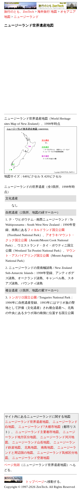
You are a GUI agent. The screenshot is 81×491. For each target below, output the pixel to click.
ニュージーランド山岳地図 (30, 442)
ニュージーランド (26, 16)
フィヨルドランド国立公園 (46, 230)
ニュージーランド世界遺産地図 (27, 421)
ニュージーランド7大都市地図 (39, 426)
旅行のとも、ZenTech (19, 11)
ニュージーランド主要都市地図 (37, 432)
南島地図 (47, 447)
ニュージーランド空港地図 (30, 457)
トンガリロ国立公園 (23, 297)
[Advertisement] (40, 72)
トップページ (33, 481)
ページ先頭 (12, 465)
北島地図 (31, 447)
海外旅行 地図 (47, 11)
